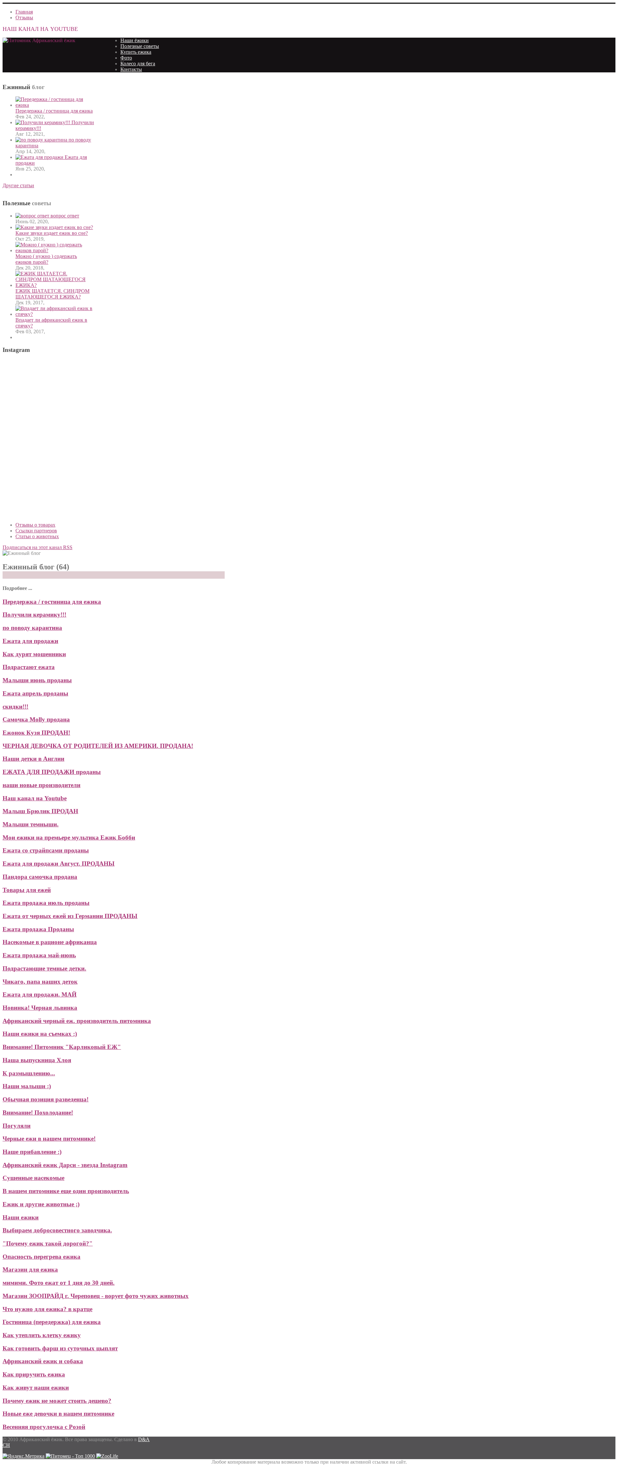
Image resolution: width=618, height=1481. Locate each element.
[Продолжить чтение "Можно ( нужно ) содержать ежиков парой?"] (54, 250)
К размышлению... (29, 1073)
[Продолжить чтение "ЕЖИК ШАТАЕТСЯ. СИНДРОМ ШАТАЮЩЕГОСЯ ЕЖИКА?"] (54, 285)
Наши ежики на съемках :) (40, 1033)
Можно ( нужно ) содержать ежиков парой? (46, 259)
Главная (24, 11)
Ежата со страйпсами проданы (46, 850)
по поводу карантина (32, 627)
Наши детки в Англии (33, 758)
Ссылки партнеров (36, 530)
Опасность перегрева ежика (41, 1256)
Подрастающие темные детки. (44, 968)
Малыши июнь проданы (37, 680)
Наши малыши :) (27, 1086)
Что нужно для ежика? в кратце (47, 1309)
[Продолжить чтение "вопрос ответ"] (33, 215)
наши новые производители (41, 785)
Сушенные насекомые (33, 1177)
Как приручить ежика (34, 1374)
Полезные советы (139, 46)
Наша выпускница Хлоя (37, 1060)
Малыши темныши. (31, 824)
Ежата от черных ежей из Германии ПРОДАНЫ (70, 916)
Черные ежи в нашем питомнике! (49, 1138)
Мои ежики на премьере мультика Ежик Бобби (69, 837)
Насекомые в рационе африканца (50, 942)
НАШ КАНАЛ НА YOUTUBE (40, 29)
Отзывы (24, 17)
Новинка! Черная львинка (40, 1007)
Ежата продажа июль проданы (46, 902)
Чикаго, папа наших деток (40, 981)
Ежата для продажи (30, 641)
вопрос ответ (65, 215)
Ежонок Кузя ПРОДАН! (36, 732)
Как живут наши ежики (36, 1387)
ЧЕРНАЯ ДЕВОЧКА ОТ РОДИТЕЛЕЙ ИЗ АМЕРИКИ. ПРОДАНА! (98, 745)
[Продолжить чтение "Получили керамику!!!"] (43, 122)
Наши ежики (21, 1217)
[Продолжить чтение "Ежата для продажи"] (40, 157)
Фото (126, 57)
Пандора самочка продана (40, 876)
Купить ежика (135, 52)
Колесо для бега (137, 63)
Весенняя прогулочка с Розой (44, 1426)
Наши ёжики (134, 40)
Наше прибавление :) (32, 1151)
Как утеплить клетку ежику (42, 1335)
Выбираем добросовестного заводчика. (57, 1230)
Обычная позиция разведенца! (46, 1099)
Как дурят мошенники (34, 654)
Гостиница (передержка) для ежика (52, 1322)
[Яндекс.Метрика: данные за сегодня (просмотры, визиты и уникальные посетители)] (23, 1456)
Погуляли (17, 1125)
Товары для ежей (27, 890)
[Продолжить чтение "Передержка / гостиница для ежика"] (54, 105)
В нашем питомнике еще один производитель (66, 1191)
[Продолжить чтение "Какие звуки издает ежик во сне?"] (54, 227)
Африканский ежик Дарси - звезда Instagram (65, 1165)
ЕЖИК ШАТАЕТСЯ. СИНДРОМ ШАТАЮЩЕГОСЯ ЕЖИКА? (52, 293)
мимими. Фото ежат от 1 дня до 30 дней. (59, 1282)
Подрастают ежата (29, 667)
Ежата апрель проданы (35, 693)
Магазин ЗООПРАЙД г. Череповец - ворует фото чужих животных (96, 1295)
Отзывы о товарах (35, 525)
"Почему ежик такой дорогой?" (48, 1243)
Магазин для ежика (30, 1269)
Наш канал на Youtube (35, 798)
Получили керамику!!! (34, 614)
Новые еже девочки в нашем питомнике (58, 1413)
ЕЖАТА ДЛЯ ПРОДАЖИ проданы (52, 771)
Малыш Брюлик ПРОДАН (40, 811)
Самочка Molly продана (36, 719)
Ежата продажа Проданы (38, 929)
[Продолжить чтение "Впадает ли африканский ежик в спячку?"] (54, 314)
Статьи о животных (37, 536)
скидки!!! (15, 706)
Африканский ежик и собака (43, 1361)
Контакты (131, 69)
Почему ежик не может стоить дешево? (57, 1400)
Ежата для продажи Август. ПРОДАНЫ (59, 863)
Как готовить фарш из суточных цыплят (60, 1348)
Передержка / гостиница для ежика (54, 111)
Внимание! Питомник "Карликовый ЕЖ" (62, 1047)
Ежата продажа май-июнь (39, 955)
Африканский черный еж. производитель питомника (77, 1020)
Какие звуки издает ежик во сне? (51, 233)
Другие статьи (18, 185)
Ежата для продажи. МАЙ (40, 994)
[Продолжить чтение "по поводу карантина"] (42, 140)
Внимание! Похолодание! (38, 1112)
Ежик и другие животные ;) (41, 1204)
